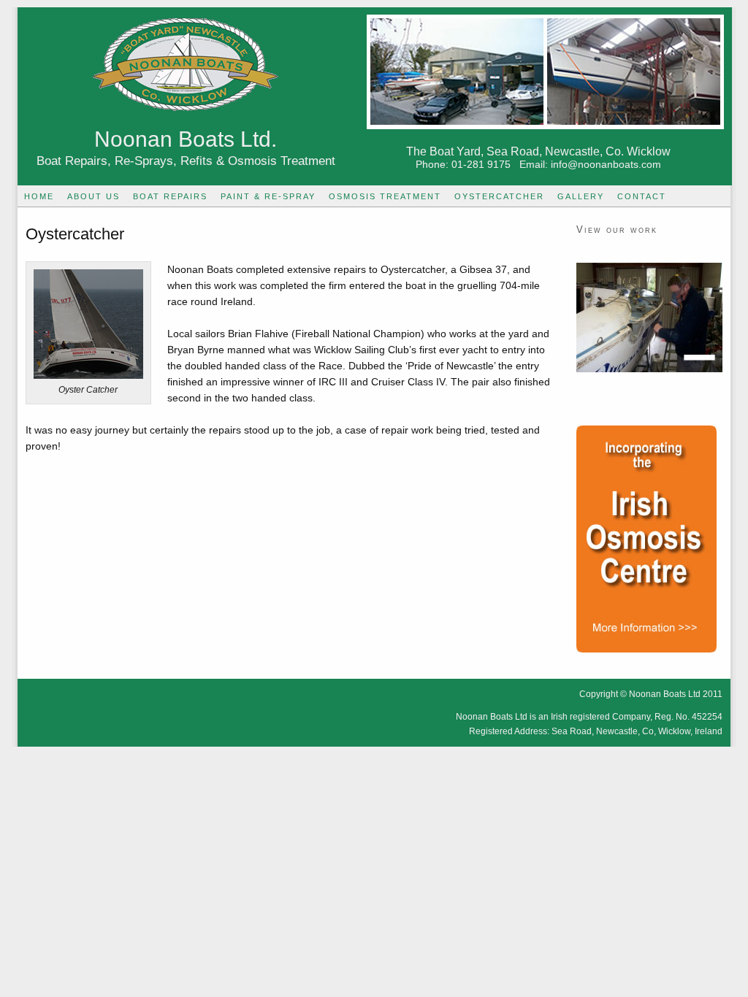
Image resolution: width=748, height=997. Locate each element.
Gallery (580, 196)
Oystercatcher (499, 196)
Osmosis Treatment (385, 196)
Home (39, 196)
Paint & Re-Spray (268, 196)
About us (93, 196)
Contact (641, 196)
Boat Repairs (170, 196)
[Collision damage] (649, 317)
